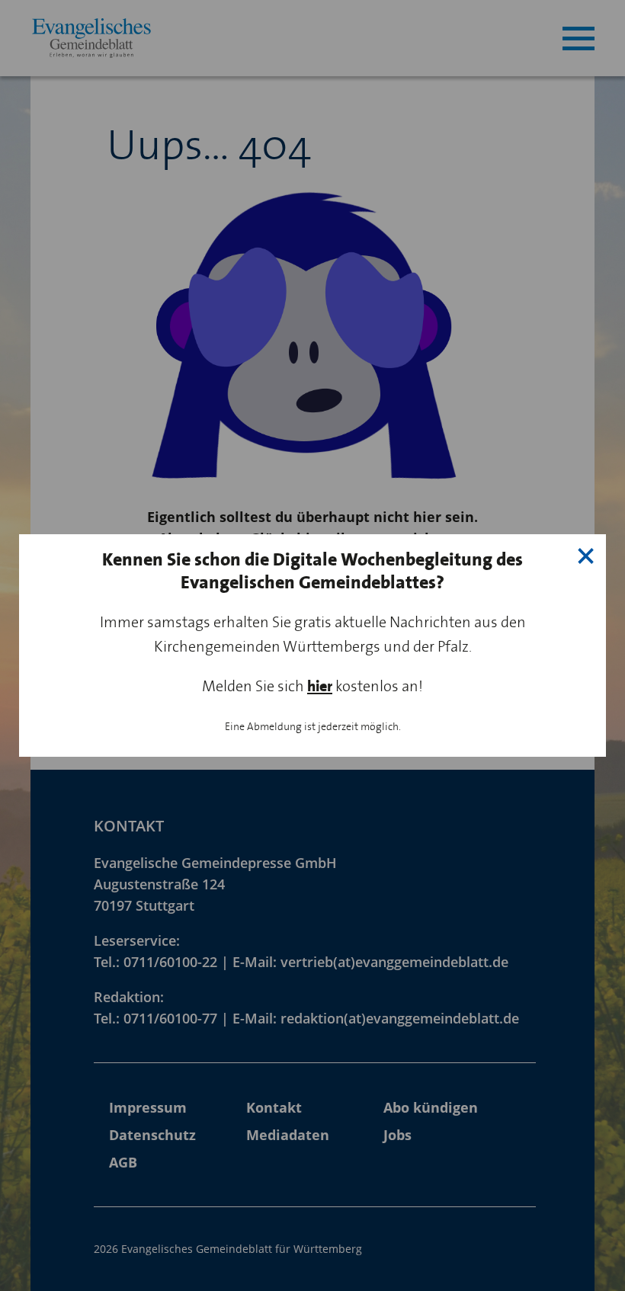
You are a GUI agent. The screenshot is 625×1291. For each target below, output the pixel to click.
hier (319, 686)
